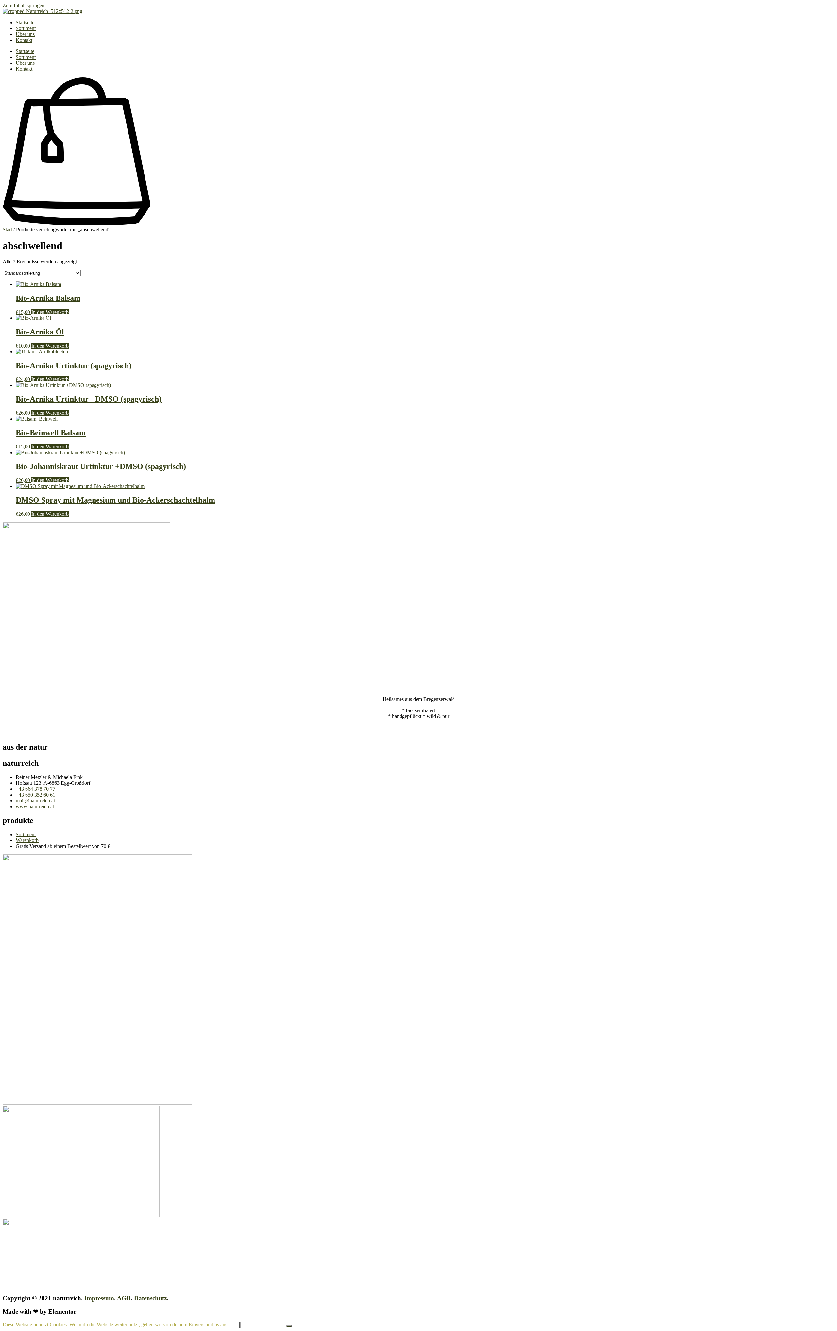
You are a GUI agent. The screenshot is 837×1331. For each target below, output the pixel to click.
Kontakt (24, 40)
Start (7, 229)
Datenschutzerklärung (263, 1324)
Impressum (99, 1298)
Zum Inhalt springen (23, 5)
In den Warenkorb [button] (50, 312)
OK (234, 1324)
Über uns (25, 34)
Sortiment (26, 28)
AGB (124, 1298)
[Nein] (289, 1326)
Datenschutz (150, 1298)
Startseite (25, 22)
